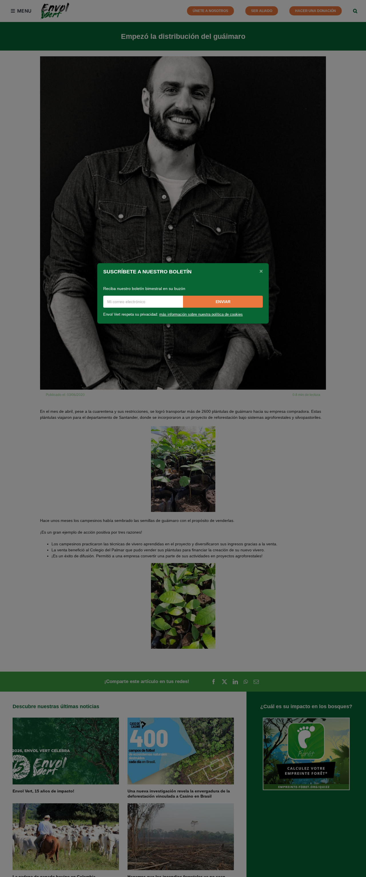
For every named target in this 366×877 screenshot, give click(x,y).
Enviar (223, 301)
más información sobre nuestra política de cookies (201, 315)
